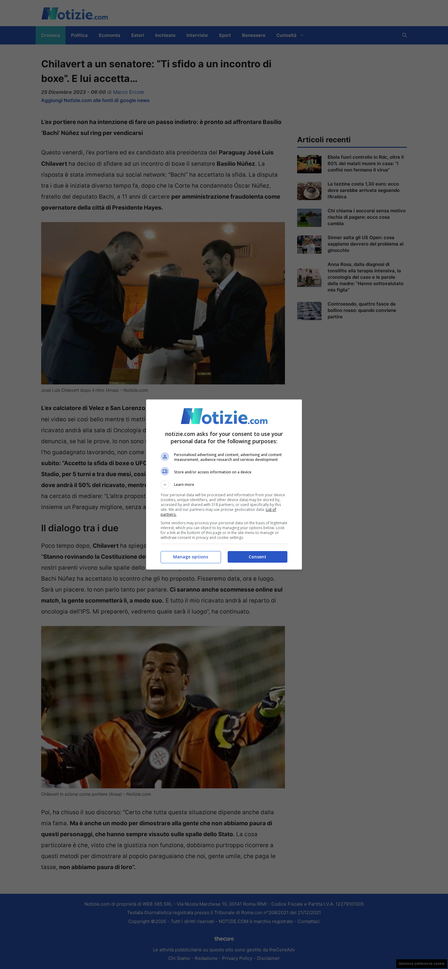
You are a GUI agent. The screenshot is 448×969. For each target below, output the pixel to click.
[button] (224, 484)
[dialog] (224, 484)
